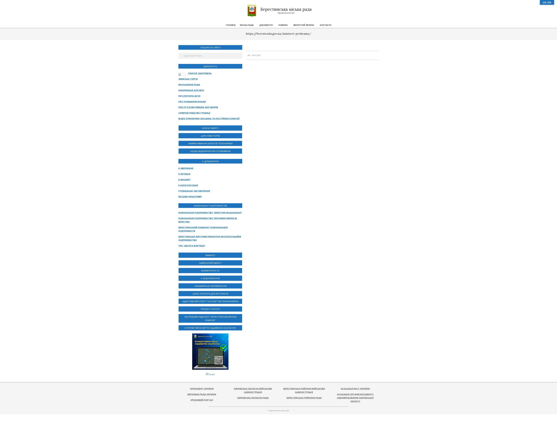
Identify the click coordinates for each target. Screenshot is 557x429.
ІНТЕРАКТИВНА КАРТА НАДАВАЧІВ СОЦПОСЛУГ (210, 327)
